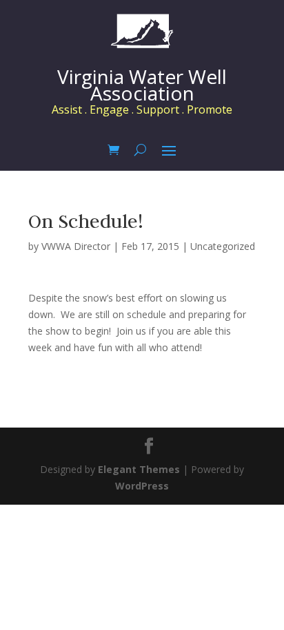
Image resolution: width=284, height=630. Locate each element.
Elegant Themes (139, 469)
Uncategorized (222, 246)
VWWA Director (75, 246)
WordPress (142, 485)
